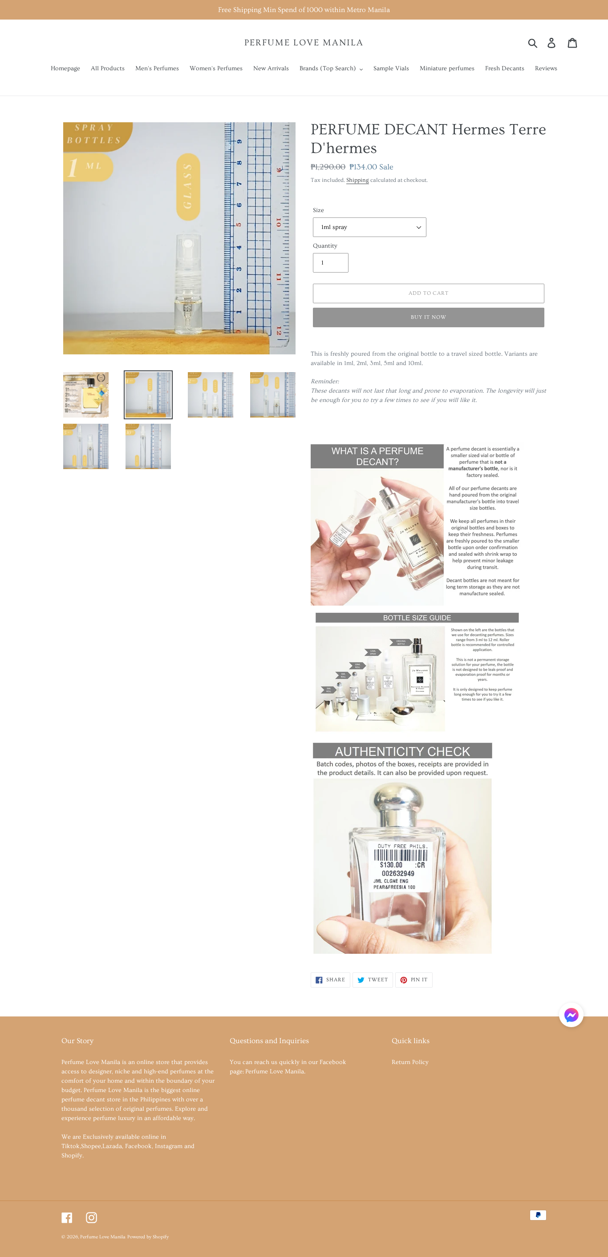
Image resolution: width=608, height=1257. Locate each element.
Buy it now (428, 317)
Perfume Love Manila (304, 43)
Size (318, 210)
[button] (571, 1017)
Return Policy (410, 1062)
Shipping (357, 180)
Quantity (325, 245)
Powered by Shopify (148, 1237)
